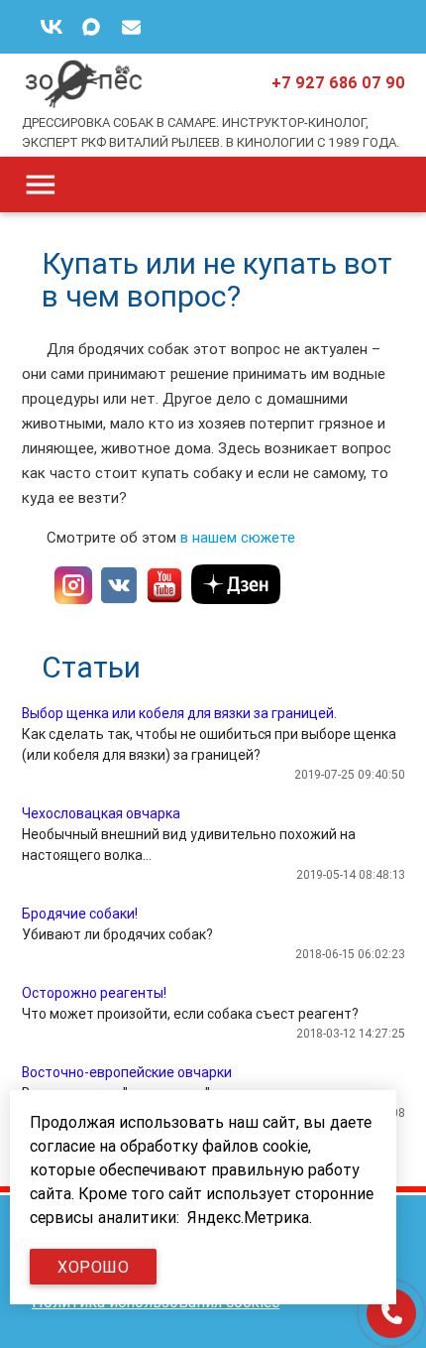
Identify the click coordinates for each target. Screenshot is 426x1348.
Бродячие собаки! (80, 913)
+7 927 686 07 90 (338, 82)
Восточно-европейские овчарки (127, 1072)
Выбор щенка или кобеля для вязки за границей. (179, 713)
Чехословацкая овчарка (101, 813)
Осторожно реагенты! (94, 993)
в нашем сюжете (239, 537)
